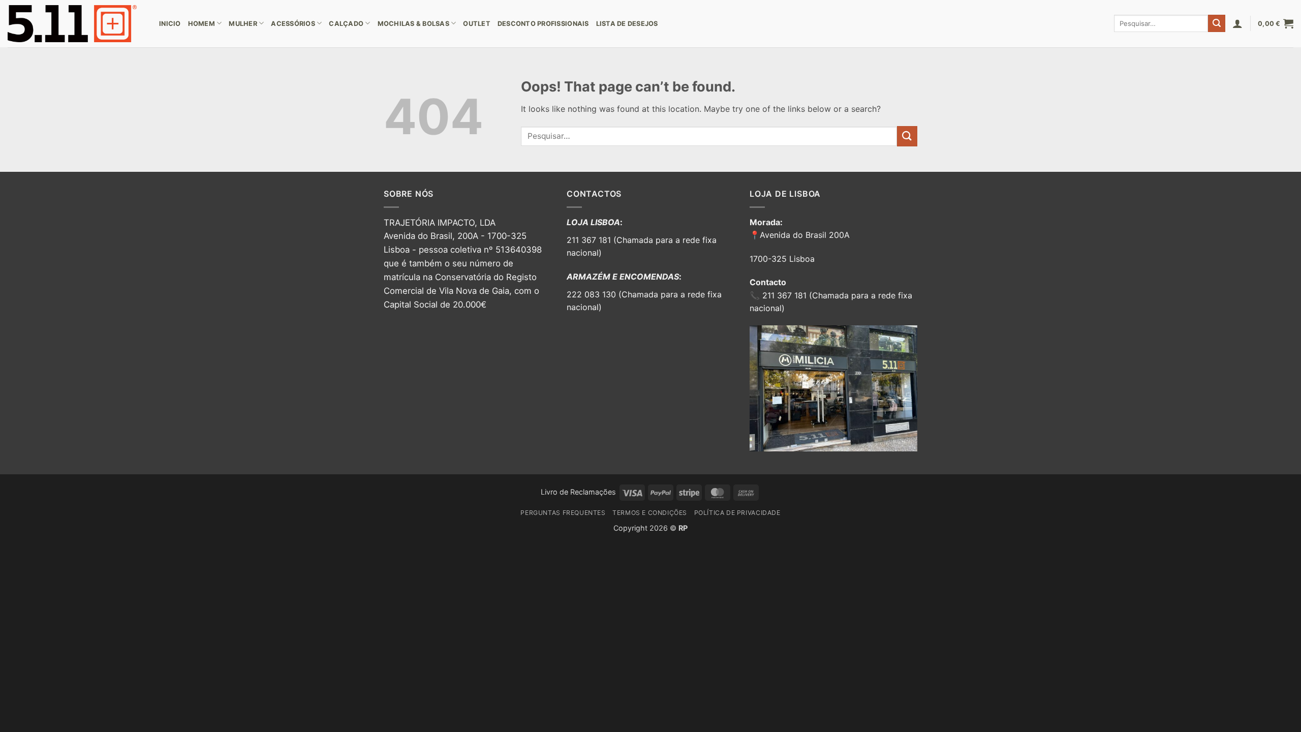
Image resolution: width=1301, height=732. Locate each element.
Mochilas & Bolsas (413, 23)
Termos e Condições (649, 512)
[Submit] (1216, 23)
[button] (1237, 23)
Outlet (476, 23)
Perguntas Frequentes (562, 512)
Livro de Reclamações (578, 491)
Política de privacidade (737, 512)
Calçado (346, 23)
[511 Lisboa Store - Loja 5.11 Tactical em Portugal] (76, 23)
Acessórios (293, 23)
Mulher (243, 23)
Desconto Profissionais (543, 23)
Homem (201, 23)
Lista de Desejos (627, 23)
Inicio (170, 23)
